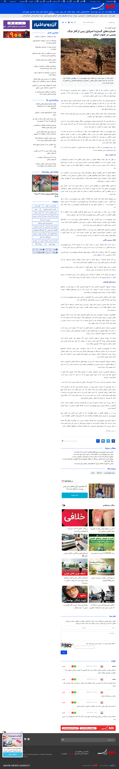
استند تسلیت (47, 216)
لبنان (92, 473)
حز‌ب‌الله (99, 473)
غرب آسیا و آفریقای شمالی (65, 16)
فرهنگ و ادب (108, 12)
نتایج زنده (31, 1)
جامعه (73, 12)
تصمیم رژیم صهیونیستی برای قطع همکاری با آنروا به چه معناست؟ (93, 452)
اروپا (42, 16)
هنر (103, 12)
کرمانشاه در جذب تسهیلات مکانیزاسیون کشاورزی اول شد (44, 42)
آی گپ (68, 1)
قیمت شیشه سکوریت (49, 209)
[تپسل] (62, 481)
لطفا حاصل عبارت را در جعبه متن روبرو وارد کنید (101, 644)
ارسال (64, 652)
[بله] (25, 739)
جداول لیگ (22, 1)
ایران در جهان (103, 16)
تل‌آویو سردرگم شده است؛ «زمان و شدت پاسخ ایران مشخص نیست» (92, 457)
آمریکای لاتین (26, 16)
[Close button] (21, 732)
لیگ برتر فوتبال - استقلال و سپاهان (45, 36)
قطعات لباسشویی (52, 230)
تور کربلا (55, 216)
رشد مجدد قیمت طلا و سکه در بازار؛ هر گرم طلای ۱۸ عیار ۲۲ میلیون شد (44, 120)
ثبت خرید (74, 495)
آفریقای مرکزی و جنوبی (50, 16)
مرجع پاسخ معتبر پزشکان (45, 223)
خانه (114, 12)
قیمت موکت (37, 213)
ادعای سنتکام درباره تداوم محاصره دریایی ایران (46, 61)
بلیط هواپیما (53, 234)
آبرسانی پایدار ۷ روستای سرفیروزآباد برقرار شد (45, 48)
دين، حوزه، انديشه (96, 12)
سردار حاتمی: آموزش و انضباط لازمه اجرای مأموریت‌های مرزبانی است (45, 139)
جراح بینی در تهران (50, 206)
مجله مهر (32, 12)
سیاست (57, 12)
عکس (41, 12)
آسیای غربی (81, 16)
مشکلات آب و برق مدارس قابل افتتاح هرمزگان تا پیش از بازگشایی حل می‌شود (44, 80)
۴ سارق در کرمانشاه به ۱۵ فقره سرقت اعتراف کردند (45, 74)
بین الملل (112, 22)
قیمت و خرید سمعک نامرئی (48, 241)
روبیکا (41, 1)
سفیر (36, 209)
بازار (65, 12)
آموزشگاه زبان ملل (45, 237)
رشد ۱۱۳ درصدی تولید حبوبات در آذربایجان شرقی (46, 158)
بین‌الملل (51, 12)
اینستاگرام (55, 1)
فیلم (37, 12)
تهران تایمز (52, 244)
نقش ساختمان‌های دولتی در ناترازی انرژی (45, 113)
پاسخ (63, 666)
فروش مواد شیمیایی (51, 227)
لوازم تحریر (37, 206)
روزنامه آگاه (38, 244)
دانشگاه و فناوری (85, 12)
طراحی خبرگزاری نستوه (105, 765)
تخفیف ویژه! (13, 754)
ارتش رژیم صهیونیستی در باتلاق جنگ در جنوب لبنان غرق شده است (93, 454)
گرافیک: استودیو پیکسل (89, 765)
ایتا (35, 1)
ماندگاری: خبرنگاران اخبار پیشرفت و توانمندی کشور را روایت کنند (45, 93)
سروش (75, 1)
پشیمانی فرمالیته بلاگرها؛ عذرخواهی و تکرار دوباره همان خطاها (44, 126)
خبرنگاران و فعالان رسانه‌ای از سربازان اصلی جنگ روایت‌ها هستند (45, 67)
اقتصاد (69, 12)
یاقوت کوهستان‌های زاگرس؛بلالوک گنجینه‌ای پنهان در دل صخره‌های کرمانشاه (46, 106)
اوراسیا (75, 16)
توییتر (47, 1)
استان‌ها (46, 12)
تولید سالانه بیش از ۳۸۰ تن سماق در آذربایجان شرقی (45, 152)
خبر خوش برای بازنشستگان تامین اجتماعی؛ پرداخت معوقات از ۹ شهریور (45, 133)
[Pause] (91, 496)
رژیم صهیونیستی (109, 473)
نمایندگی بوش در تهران (40, 234)
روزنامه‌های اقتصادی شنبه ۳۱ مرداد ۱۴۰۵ (45, 195)
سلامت (78, 12)
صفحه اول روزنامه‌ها (50, 172)
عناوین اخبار (112, 16)
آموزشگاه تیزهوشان (38, 230)
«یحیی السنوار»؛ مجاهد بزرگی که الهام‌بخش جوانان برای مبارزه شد (93, 463)
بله (62, 1)
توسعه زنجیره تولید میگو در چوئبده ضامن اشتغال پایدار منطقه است (46, 165)
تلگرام (81, 1)
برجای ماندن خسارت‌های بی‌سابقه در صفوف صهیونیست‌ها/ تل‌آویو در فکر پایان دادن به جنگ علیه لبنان (87, 460)
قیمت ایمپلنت (37, 227)
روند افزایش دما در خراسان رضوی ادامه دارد (44, 145)
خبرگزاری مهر (105, 90)
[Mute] (94, 496)
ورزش (61, 12)
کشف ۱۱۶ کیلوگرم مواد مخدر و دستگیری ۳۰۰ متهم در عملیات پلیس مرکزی (44, 86)
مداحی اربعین (37, 216)
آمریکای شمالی (35, 16)
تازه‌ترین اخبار (52, 32)
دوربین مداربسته (45, 220)
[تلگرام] (28, 739)
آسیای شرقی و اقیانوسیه (92, 16)
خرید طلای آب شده (51, 213)
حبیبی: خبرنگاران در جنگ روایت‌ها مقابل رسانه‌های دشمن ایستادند (44, 54)
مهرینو (35, 241)
